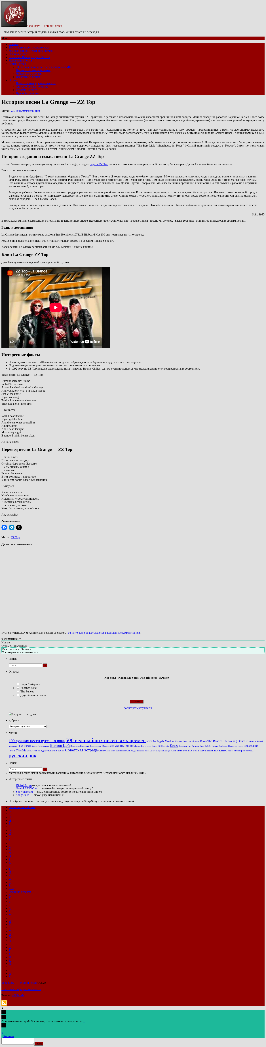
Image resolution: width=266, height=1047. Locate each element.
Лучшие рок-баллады (29, 73)
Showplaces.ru (24, 791)
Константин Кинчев (189, 746)
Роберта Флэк (28, 687)
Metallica (169, 741)
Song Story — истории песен (44, 25)
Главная (13, 44)
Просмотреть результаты (137, 707)
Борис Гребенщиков (40, 746)
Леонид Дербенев (219, 746)
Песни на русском (20, 891)
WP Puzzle (18, 995)
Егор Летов (152, 746)
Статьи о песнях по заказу (32, 86)
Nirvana (195, 741)
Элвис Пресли (123, 750)
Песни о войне (18, 54)
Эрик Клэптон (151, 751)
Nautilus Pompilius (183, 741)
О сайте (13, 80)
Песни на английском (22, 807)
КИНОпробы (163, 746)
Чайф (107, 751)
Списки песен (17, 63)
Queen (203, 741)
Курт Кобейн (205, 746)
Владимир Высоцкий (79, 746)
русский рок (22, 755)
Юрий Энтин (176, 751)
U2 (247, 741)
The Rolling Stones (234, 741)
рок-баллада (247, 750)
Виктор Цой (60, 745)
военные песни (191, 750)
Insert (39, 1043)
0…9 (11, 888)
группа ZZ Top (99, 164)
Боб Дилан (25, 745)
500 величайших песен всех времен (31, 50)
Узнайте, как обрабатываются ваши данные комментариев (104, 632)
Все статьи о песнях (28, 76)
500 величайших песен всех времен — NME (43, 67)
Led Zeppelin (158, 741)
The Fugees (27, 691)
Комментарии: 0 (30, 110)
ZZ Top (15, 110)
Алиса (252, 741)
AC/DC (149, 741)
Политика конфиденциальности (36, 83)
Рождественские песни (51, 750)
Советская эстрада (81, 750)
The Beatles (214, 741)
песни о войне (234, 750)
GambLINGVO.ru (26, 788)
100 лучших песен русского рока (29, 47)
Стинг (101, 750)
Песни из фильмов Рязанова (33, 70)
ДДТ (112, 746)
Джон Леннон (124, 745)
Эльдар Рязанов (137, 751)
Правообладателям (27, 93)
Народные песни (235, 746)
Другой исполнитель (33, 695)
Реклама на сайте (26, 89)
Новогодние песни (20, 60)
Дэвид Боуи (140, 746)
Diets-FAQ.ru (24, 785)
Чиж (113, 750)
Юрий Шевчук (163, 751)
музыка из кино (213, 750)
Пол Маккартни (26, 750)
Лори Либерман (30, 684)
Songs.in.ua (22, 794)
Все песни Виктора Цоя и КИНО (29, 57)
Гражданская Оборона (99, 746)
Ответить (8, 1036)
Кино (174, 745)
